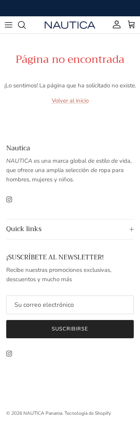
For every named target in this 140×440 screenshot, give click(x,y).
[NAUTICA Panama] (70, 24)
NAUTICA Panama (42, 413)
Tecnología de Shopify (88, 413)
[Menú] (8, 24)
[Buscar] (25, 24)
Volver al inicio (70, 100)
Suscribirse (70, 328)
